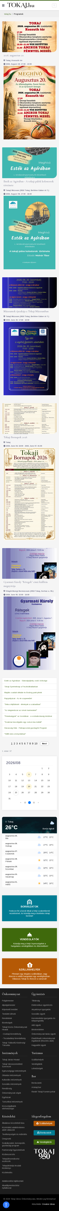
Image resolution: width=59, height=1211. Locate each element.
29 (42, 792)
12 (22, 780)
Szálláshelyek (38, 1060)
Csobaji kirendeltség (12, 1034)
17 (9, 786)
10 (36, 743)
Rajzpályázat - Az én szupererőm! (18, 698)
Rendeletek (7, 1018)
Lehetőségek (37, 1068)
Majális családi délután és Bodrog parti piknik (23, 692)
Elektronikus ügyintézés (42, 1005)
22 (42, 786)
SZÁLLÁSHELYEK (29, 969)
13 (29, 780)
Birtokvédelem (38, 1029)
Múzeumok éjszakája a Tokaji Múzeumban (26, 311)
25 (16, 792)
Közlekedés (7, 1172)
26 (22, 792)
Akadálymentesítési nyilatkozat (10, 1186)
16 (48, 780)
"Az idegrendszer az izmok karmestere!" (20, 710)
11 (16, 780)
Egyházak (6, 1097)
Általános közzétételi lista (13, 1123)
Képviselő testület (10, 1009)
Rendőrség (7, 1088)
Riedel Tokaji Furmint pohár (43, 1092)
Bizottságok (7, 1023)
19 (22, 786)
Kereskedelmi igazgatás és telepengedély (43, 1019)
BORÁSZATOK (29, 906)
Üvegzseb (6, 1139)
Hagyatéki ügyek (39, 1045)
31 (9, 798)
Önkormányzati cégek (11, 1093)
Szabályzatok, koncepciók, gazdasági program (13, 1144)
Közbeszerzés (8, 1154)
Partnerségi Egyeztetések (13, 1150)
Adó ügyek (36, 1025)
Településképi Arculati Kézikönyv (11, 1167)
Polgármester (8, 1001)
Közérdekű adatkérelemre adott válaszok (13, 1128)
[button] (20, 802)
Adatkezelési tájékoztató (12, 1181)
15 (42, 780)
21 (35, 786)
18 (16, 786)
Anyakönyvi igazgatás (41, 1009)
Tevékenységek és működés (14, 1134)
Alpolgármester (8, 1005)
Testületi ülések (9, 1014)
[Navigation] (3, 5)
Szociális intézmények (11, 1084)
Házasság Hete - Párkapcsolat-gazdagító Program (25, 728)
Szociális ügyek (38, 1014)
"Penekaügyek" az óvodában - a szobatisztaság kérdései (28, 716)
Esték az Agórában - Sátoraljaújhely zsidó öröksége (25, 681)
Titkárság (36, 1001)
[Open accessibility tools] (6, 1205)
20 (29, 786)
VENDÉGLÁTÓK (29, 939)
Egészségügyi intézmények (14, 1071)
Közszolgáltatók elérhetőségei (9, 1107)
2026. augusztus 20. (14, 55)
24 (9, 792)
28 (35, 792)
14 (35, 780)
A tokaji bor (36, 1087)
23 (48, 786)
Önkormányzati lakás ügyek (44, 1034)
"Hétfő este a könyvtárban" (15, 734)
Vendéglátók (37, 1064)
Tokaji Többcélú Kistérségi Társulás (13, 1044)
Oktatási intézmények (11, 1075)
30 (48, 792)
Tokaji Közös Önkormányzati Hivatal (14, 1028)
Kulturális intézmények (12, 1080)
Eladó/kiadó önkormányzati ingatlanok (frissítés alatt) (43, 1039)
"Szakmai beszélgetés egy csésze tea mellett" (23, 722)
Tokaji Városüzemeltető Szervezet (12, 1065)
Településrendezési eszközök (10, 1160)
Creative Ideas (48, 1204)
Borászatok (37, 1083)
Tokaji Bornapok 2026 (15, 437)
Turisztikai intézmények (12, 1102)
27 (29, 792)
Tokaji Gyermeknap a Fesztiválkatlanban (21, 687)
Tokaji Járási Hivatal (10, 1060)
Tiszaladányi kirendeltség (14, 1038)
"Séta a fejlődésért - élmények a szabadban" (22, 704)
